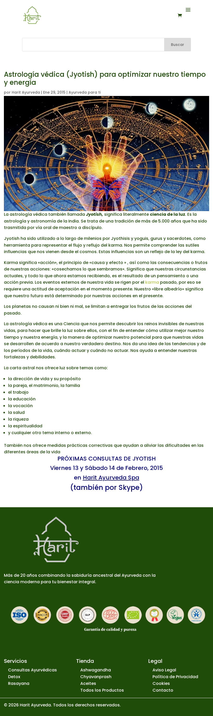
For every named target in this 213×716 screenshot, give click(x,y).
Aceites (88, 683)
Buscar (177, 44)
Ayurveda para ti (85, 92)
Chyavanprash (95, 677)
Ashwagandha (95, 670)
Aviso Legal (164, 670)
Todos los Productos (102, 690)
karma (152, 282)
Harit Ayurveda (26, 92)
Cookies (161, 683)
